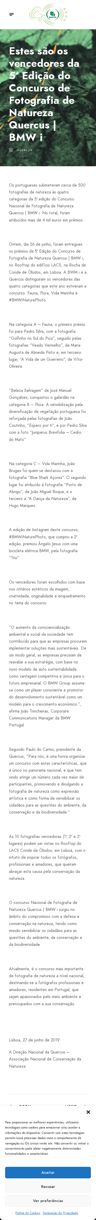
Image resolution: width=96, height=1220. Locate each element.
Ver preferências (48, 1201)
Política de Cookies (27, 1213)
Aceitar (48, 1172)
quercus (24, 150)
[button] (88, 1112)
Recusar (48, 1186)
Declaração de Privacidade (60, 1213)
